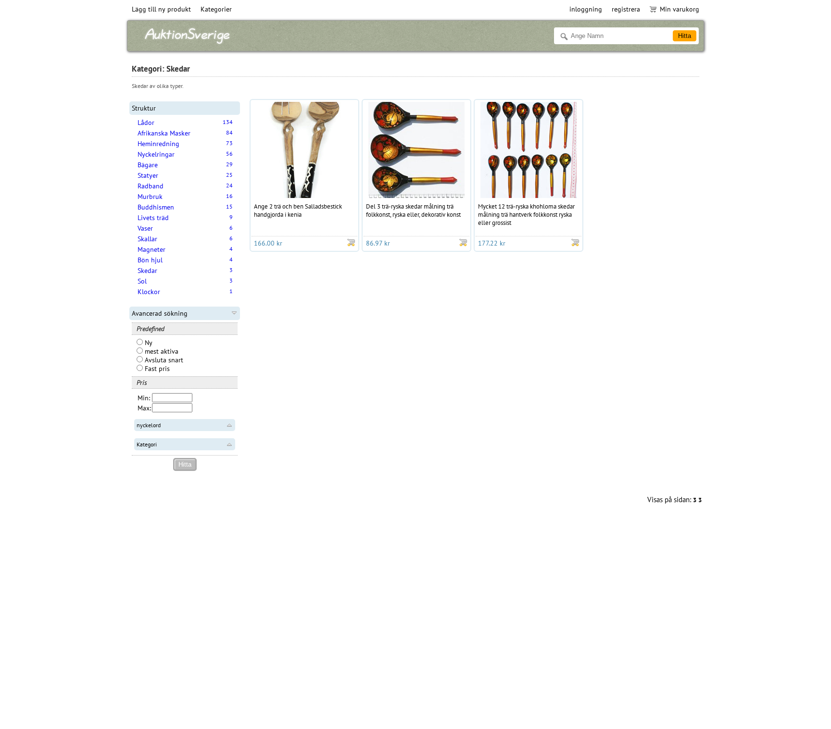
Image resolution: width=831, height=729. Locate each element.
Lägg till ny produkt (161, 9)
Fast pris (156, 368)
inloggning (585, 9)
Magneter (151, 249)
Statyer (148, 175)
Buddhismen (156, 207)
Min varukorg (679, 9)
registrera (626, 9)
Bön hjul (150, 260)
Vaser (145, 228)
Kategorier (216, 9)
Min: (144, 398)
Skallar (147, 239)
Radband (151, 186)
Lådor (146, 122)
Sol (142, 281)
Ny (147, 342)
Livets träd (153, 217)
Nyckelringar (156, 154)
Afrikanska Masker (164, 133)
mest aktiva (160, 351)
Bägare (148, 165)
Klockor (149, 291)
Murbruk (150, 196)
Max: (144, 408)
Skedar (147, 270)
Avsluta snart (163, 360)
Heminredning (158, 143)
